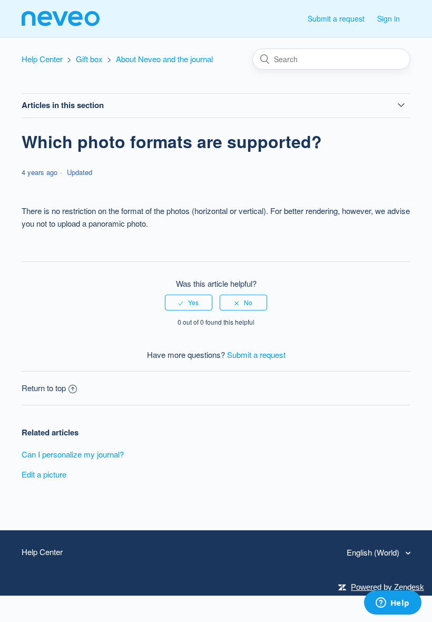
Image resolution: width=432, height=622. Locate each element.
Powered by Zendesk (387, 586)
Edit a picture (44, 474)
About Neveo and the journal (164, 58)
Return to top (44, 387)
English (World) (374, 552)
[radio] (188, 302)
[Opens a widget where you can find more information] (392, 603)
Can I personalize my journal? (73, 454)
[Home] (61, 23)
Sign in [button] (388, 18)
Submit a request (336, 18)
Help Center (42, 58)
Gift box (89, 58)
